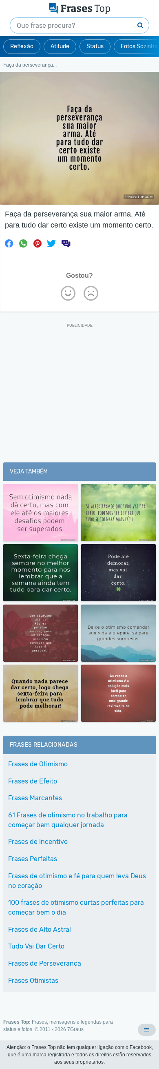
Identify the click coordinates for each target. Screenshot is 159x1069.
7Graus (75, 1029)
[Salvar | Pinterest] (37, 243)
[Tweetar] (51, 243)
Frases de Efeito (32, 781)
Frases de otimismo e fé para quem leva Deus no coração (77, 881)
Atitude (60, 46)
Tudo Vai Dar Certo (36, 946)
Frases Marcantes (35, 798)
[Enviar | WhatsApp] (23, 243)
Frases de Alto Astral (39, 929)
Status (95, 46)
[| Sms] (66, 243)
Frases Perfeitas (32, 859)
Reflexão (21, 46)
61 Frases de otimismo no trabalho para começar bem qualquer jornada (68, 820)
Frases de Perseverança (44, 963)
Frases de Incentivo (38, 842)
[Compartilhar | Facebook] (9, 243)
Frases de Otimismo (38, 764)
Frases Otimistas (33, 980)
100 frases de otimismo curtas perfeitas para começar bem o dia (76, 907)
